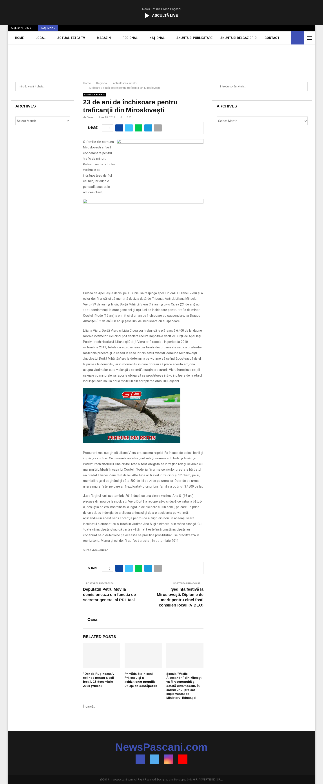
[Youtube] (182, 759)
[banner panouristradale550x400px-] (143, 202)
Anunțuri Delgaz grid (238, 38)
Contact (272, 38)
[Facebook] (140, 759)
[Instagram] (168, 759)
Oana (90, 117)
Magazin (104, 38)
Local (40, 38)
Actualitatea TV (71, 38)
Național (157, 38)
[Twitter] (154, 759)
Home (19, 38)
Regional (130, 38)
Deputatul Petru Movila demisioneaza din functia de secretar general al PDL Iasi (109, 594)
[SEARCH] (65, 86)
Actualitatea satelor (94, 94)
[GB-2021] (131, 442)
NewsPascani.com (161, 747)
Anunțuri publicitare (194, 38)
